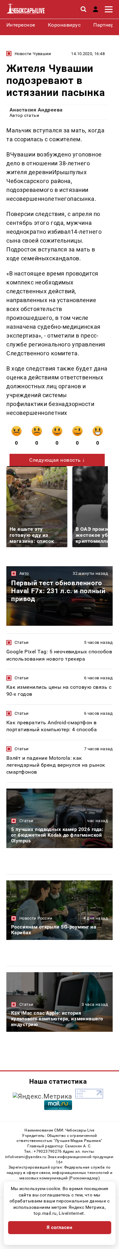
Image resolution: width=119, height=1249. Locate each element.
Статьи (22, 642)
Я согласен (60, 1227)
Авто (24, 573)
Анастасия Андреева (36, 110)
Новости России (35, 918)
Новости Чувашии (33, 53)
